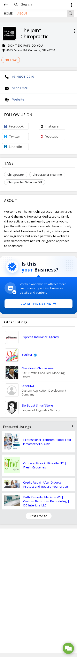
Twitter (14, 136)
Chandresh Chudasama (38, 368)
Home (8, 13)
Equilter (27, 354)
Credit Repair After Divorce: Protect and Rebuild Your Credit (45, 484)
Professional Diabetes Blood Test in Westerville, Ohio (47, 442)
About (22, 13)
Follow (11, 60)
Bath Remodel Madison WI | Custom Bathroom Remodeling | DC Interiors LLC (46, 501)
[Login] (71, 5)
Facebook (16, 126)
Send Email (20, 88)
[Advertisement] (38, 590)
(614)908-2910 (23, 76)
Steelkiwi (28, 386)
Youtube (52, 136)
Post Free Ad (38, 516)
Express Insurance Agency (40, 337)
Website (18, 99)
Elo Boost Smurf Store (37, 405)
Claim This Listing (36, 304)
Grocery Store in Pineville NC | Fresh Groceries (44, 465)
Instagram (53, 126)
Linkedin (15, 146)
